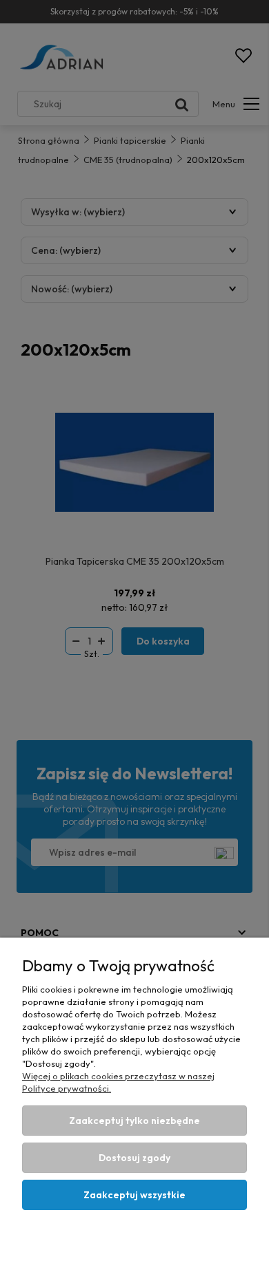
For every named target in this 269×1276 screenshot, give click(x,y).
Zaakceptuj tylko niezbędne (134, 1120)
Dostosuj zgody (134, 1157)
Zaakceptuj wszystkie (134, 1195)
